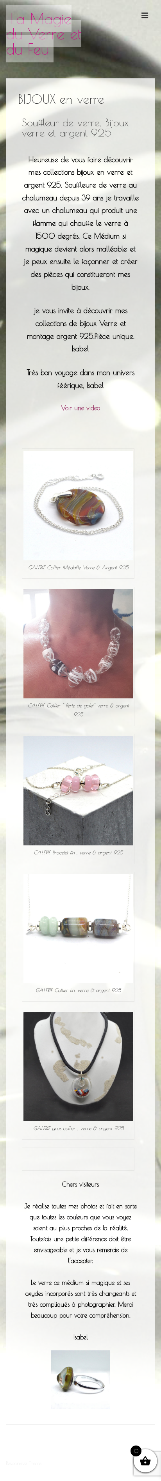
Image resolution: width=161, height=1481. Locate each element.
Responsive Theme (23, 1463)
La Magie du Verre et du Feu (43, 33)
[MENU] (145, 15)
